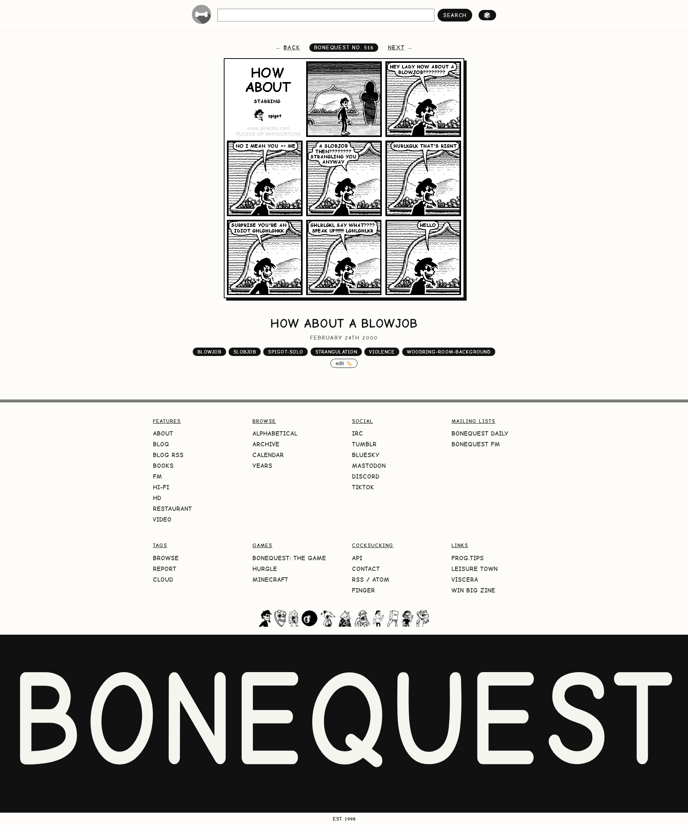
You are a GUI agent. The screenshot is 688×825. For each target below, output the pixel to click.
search (455, 15)
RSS (358, 579)
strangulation (336, 352)
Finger (363, 590)
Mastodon (369, 465)
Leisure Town (475, 569)
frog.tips (468, 558)
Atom (380, 579)
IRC (357, 433)
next (396, 47)
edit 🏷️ (344, 363)
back (291, 47)
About (163, 433)
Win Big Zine (473, 590)
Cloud (163, 579)
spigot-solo (285, 352)
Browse (166, 558)
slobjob (244, 352)
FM (157, 476)
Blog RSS (168, 455)
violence (382, 352)
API (357, 558)
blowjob (209, 352)
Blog (161, 444)
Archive (266, 444)
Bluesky (365, 455)
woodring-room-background (449, 352)
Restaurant (172, 508)
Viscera (465, 579)
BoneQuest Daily (480, 433)
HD (157, 498)
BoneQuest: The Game (289, 558)
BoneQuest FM (476, 444)
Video (162, 519)
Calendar (268, 455)
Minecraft (270, 579)
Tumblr (364, 444)
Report (164, 569)
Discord (365, 476)
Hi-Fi (161, 487)
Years (262, 465)
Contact (366, 569)
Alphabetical (274, 433)
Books (163, 465)
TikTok (363, 487)
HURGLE (264, 569)
